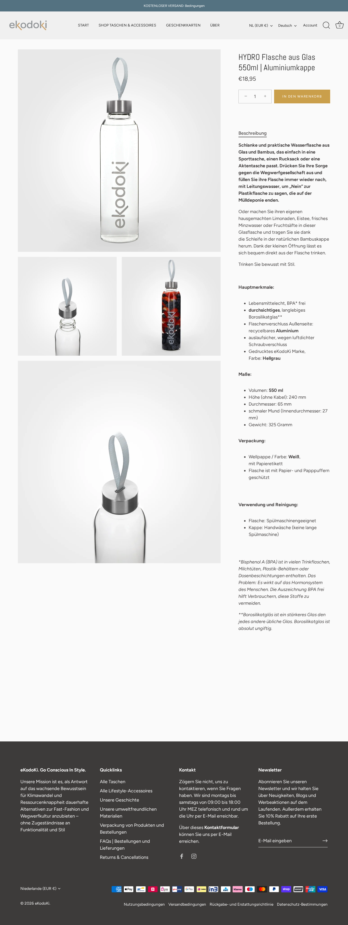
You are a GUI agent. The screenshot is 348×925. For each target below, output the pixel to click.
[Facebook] (181, 856)
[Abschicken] (325, 840)
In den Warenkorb (302, 96)
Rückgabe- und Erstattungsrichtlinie (241, 904)
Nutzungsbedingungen (144, 904)
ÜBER (215, 25)
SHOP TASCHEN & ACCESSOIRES (127, 25)
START (83, 25)
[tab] (255, 133)
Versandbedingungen (187, 904)
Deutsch (285, 25)
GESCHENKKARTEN (183, 25)
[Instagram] (193, 856)
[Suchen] (326, 25)
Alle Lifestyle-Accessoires (126, 791)
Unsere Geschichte (119, 800)
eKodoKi (42, 903)
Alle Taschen (112, 781)
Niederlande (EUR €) (38, 888)
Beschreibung (252, 133)
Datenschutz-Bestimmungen (302, 904)
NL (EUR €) (258, 25)
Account (310, 25)
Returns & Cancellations (124, 857)
